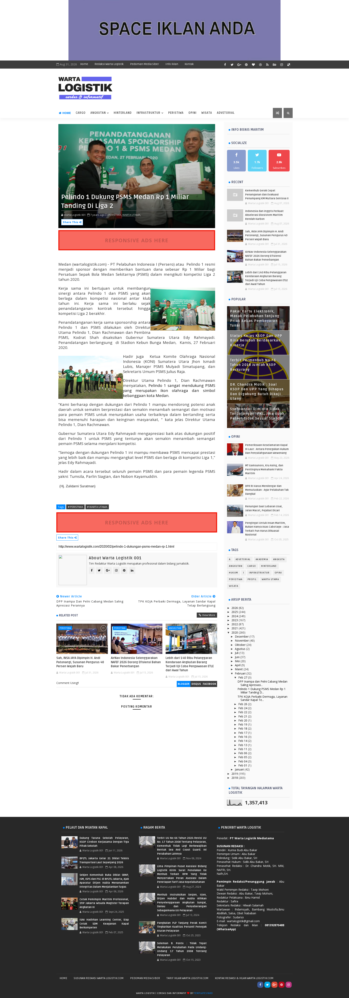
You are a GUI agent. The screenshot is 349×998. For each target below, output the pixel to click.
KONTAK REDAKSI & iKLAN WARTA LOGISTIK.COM (244, 978)
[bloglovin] (253, 65)
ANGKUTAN (98, 113)
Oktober (240, 645)
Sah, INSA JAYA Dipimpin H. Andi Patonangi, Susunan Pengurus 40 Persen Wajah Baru (80, 662)
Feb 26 (243, 704)
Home (84, 64)
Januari (240, 769)
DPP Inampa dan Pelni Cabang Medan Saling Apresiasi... (262, 683)
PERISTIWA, (115, 215)
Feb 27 (243, 677)
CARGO (81, 113)
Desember (242, 636)
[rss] (267, 65)
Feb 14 (243, 741)
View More (208, 615)
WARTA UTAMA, (131, 215)
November (242, 640)
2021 (235, 628)
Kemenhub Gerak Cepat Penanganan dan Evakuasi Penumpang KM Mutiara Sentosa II (267, 194)
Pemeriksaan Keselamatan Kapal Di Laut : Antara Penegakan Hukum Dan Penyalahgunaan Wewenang (267, 449)
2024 (235, 616)
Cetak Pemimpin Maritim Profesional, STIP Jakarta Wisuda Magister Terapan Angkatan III (104, 903)
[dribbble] (260, 65)
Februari (240, 673)
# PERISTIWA (75, 507)
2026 (235, 608)
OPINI (192, 113)
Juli (237, 653)
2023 (235, 620)
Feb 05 (243, 757)
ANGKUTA (279, 559)
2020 (235, 632)
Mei (238, 661)
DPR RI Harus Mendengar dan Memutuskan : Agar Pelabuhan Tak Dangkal (267, 490)
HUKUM (233, 572)
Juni (237, 657)
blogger (183, 684)
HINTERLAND (123, 113)
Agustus (240, 649)
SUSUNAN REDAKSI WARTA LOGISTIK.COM (99, 978)
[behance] (274, 65)
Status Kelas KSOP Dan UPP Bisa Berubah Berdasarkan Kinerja (256, 340)
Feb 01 (243, 765)
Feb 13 (243, 745)
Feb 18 (243, 728)
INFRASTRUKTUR (148, 113)
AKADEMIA (262, 559)
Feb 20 (243, 720)
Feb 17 (243, 733)
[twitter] (232, 65)
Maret (239, 669)
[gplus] (239, 65)
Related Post (68, 615)
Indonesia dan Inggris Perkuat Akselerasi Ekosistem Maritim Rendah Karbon (264, 215)
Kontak (189, 64)
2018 (235, 778)
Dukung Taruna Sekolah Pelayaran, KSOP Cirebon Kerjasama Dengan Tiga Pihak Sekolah (104, 842)
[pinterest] (246, 65)
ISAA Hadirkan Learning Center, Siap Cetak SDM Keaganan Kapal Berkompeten (104, 923)
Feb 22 (243, 712)
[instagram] (282, 65)
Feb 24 (243, 708)
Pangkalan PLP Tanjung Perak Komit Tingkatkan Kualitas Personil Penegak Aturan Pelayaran (181, 926)
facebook (209, 684)
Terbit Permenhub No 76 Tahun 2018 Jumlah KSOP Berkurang (253, 365)
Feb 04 (243, 761)
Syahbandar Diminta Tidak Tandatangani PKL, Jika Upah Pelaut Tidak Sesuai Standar (257, 414)
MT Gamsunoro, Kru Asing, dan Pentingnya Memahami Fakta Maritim (264, 469)
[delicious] (289, 65)
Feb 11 (243, 749)
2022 (235, 624)
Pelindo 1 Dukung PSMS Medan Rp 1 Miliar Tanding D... (262, 690)
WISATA (206, 113)
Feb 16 (243, 737)
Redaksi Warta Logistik (109, 64)
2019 (235, 774)
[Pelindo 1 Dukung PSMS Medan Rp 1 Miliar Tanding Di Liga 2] (136, 176)
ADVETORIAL (226, 113)
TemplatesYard (203, 993)
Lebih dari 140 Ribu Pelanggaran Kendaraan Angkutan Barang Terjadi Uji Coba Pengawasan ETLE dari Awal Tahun (190, 664)
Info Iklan (171, 64)
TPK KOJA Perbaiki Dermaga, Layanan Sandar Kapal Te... (262, 698)
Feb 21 (243, 716)
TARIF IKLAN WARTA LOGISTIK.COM (187, 978)
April (238, 665)
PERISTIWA (176, 113)
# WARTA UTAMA (97, 507)
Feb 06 (243, 753)
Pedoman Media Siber (144, 64)
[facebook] (225, 65)
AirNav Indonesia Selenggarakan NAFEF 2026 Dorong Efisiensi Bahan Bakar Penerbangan (136, 662)
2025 (235, 612)
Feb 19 (243, 724)
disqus (196, 684)
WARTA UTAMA (270, 579)
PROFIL (252, 579)
